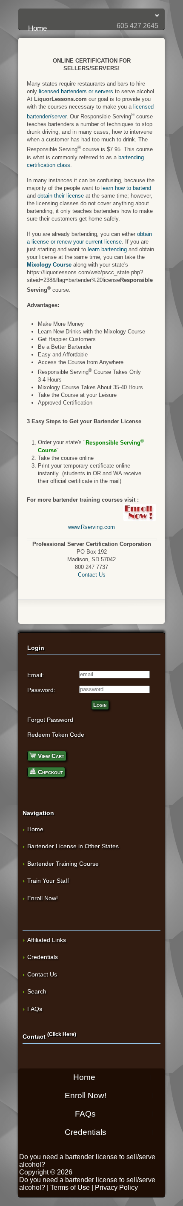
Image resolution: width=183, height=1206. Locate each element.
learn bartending (107, 249)
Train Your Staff (48, 880)
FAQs (34, 1008)
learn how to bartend (126, 188)
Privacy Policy (116, 1187)
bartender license (91, 1156)
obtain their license (60, 195)
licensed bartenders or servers (76, 91)
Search (36, 991)
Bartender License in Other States (73, 846)
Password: (41, 689)
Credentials (42, 956)
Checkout (49, 772)
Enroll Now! (42, 898)
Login (100, 705)
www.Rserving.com (91, 527)
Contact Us (92, 574)
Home (94, 15)
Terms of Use (70, 1187)
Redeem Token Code (55, 734)
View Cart (50, 755)
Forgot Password (50, 719)
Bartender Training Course (63, 863)
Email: (35, 675)
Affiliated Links (46, 939)
